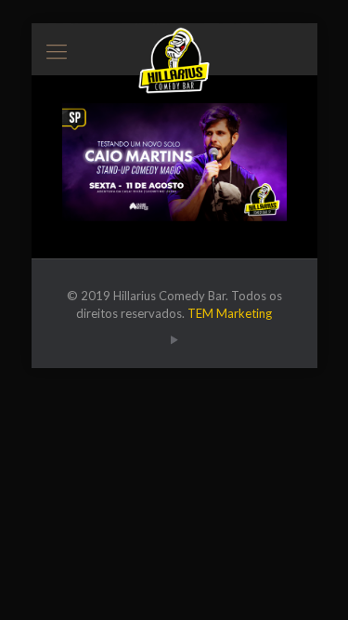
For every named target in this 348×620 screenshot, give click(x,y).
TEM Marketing (229, 313)
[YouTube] (174, 339)
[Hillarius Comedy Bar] (174, 46)
